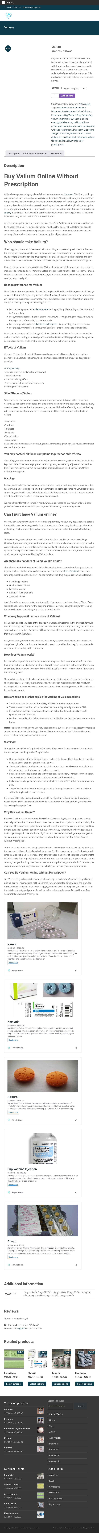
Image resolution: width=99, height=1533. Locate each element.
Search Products (56, 1400)
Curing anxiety (12, 368)
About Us (53, 1475)
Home (52, 1420)
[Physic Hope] (6, 15)
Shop (51, 1426)
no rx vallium (65, 137)
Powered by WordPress (61, 1528)
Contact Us (54, 1486)
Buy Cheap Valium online (69, 107)
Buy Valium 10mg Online (76, 115)
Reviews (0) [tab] (56, 153)
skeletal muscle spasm (46, 324)
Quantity (56, 87)
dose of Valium (70, 571)
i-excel (78, 1528)
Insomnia (53, 1443)
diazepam (68, 194)
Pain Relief (54, 1455)
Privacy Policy (55, 1498)
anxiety (7, 212)
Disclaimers (55, 1492)
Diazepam (78, 129)
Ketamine (54, 1449)
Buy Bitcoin (54, 1461)
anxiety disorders (41, 309)
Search (80, 1406)
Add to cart (67, 95)
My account (54, 1504)
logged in (21, 1328)
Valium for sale (79, 137)
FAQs (51, 1480)
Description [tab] (14, 153)
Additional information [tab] (35, 153)
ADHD (52, 1432)
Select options (13, 1383)
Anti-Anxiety (84, 103)
